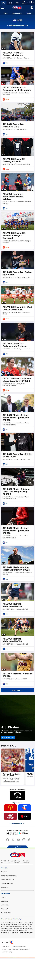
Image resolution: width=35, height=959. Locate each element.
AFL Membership (6, 912)
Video (5, 13)
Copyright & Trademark (20, 949)
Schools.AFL (5, 909)
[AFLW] (10, 3)
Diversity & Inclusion (7, 883)
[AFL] (3, 3)
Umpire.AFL (4, 905)
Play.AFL (3, 897)
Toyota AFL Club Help (7, 879)
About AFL (4, 872)
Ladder (29, 13)
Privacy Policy (17, 861)
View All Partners (16, 823)
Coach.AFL (4, 901)
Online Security (7, 952)
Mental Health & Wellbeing (9, 875)
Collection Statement (26, 861)
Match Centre (17, 13)
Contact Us (4, 887)
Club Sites (23, 2)
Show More (18, 690)
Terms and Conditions (18, 946)
